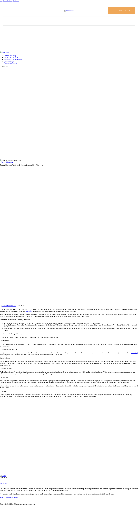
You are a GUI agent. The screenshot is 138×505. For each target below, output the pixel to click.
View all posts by (9, 497)
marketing (134, 353)
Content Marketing (7, 162)
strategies (29, 311)
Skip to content (5, 1)
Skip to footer (14, 1)
